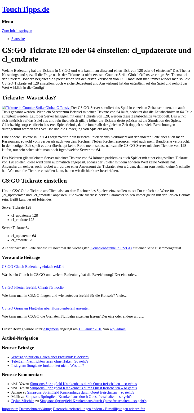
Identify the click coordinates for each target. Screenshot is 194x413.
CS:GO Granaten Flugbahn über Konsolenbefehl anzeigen (45, 308)
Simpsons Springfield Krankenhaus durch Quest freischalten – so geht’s (83, 384)
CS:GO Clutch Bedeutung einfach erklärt (33, 267)
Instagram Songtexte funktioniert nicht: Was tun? (47, 366)
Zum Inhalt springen (17, 31)
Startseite (18, 39)
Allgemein (51, 329)
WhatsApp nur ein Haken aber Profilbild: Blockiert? (50, 357)
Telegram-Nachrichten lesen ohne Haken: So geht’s (49, 361)
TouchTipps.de (25, 9)
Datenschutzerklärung (35, 409)
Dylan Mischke (22, 401)
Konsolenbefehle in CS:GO (111, 248)
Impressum (10, 409)
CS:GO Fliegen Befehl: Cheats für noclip (33, 287)
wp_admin (118, 329)
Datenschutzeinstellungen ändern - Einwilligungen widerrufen (99, 409)
